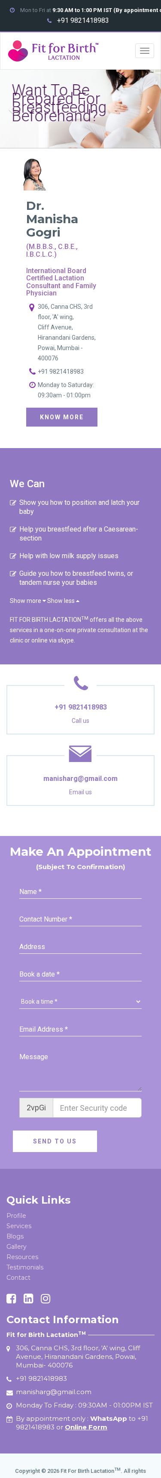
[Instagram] (45, 1299)
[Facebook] (11, 1299)
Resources (22, 1257)
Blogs (15, 1236)
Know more (62, 417)
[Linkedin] (28, 1299)
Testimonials (24, 1267)
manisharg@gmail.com (80, 778)
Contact (18, 1277)
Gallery (16, 1247)
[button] (12, 109)
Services (18, 1226)
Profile (16, 1216)
